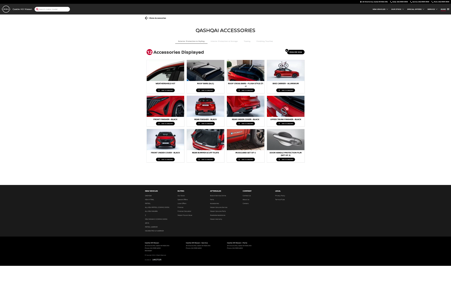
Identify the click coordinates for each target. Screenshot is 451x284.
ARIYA (147, 223)
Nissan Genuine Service (218, 207)
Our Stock (396, 9)
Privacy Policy (280, 196)
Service (431, 9)
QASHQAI (148, 196)
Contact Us (247, 196)
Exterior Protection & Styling (191, 41)
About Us (246, 199)
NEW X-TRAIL (149, 199)
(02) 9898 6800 (155, 248)
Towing (247, 41)
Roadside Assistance (217, 215)
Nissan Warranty (216, 219)
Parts (212, 199)
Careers (246, 203)
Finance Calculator (184, 211)
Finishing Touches (265, 41)
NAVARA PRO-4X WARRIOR (154, 231)
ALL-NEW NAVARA (151, 211)
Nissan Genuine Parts (218, 211)
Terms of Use (280, 199)
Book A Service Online (218, 196)
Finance (180, 207)
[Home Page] (6, 9)
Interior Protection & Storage (224, 41)
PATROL (148, 203)
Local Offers (182, 203)
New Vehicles (379, 9)
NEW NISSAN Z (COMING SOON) (156, 219)
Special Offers (414, 9)
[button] (165, 70)
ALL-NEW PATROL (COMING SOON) (157, 207)
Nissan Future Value (185, 215)
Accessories (214, 203)
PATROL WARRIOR (151, 227)
